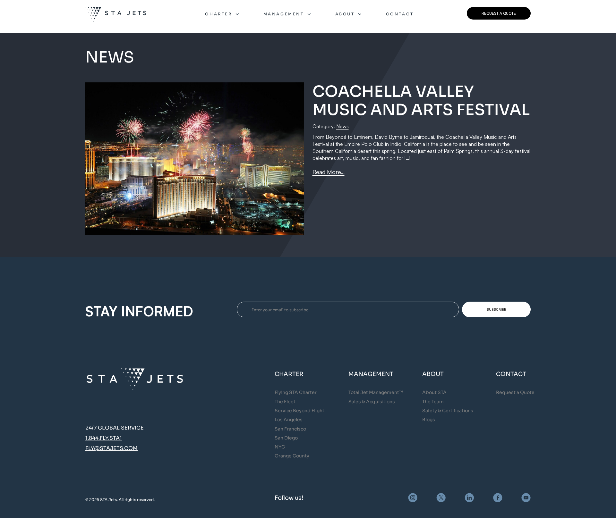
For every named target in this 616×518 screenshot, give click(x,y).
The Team (433, 402)
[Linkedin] (469, 497)
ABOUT (345, 14)
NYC (280, 447)
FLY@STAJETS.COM (111, 448)
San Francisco (290, 429)
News (342, 126)
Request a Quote (515, 392)
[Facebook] (497, 497)
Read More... (328, 171)
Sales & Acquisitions (371, 402)
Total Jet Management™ (375, 392)
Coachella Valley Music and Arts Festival (421, 101)
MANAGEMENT (283, 14)
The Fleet (285, 402)
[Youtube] (526, 497)
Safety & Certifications (447, 411)
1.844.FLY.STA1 (103, 438)
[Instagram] (412, 497)
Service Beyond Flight (299, 411)
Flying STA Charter (296, 392)
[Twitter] (441, 497)
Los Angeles (289, 419)
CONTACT (400, 14)
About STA (434, 392)
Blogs (428, 419)
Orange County (292, 456)
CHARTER (218, 14)
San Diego (286, 438)
